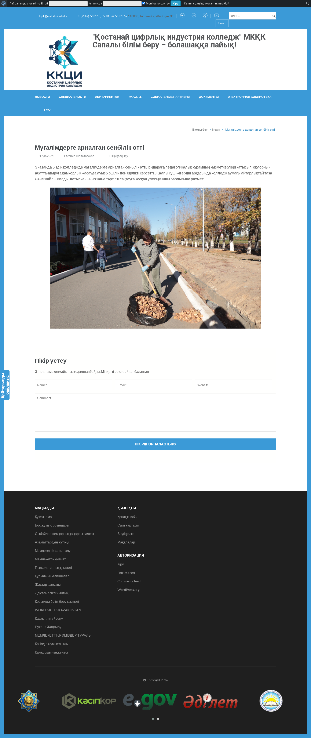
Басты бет (200, 129)
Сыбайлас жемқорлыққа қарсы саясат (64, 534)
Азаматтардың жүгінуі (52, 542)
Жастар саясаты (48, 584)
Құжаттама (43, 517)
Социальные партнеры (170, 96)
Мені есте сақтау (157, 3)
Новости (42, 96)
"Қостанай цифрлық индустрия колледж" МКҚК (179, 37)
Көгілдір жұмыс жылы (52, 644)
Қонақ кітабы (127, 517)
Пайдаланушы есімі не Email (29, 3)
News (216, 129)
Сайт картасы (128, 525)
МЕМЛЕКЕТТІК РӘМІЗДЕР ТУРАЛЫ (63, 635)
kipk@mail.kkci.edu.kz (53, 16)
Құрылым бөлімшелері (52, 576)
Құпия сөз (95, 3)
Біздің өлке (126, 534)
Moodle (135, 96)
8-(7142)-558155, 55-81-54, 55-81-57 (103, 16)
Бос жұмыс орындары (52, 525)
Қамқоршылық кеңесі (51, 652)
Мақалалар (126, 542)
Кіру (120, 564)
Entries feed (126, 573)
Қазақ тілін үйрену (49, 618)
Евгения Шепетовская (79, 156)
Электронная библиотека (249, 96)
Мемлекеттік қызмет (50, 559)
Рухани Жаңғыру (48, 627)
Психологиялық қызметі (53, 567)
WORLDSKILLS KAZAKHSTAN (58, 610)
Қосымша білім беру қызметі (57, 601)
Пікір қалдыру (118, 156)
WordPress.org (128, 589)
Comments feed (128, 581)
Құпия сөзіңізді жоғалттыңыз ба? (206, 3)
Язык (220, 23)
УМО (47, 109)
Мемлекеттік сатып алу (52, 551)
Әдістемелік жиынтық (51, 593)
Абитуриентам (107, 96)
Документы (209, 96)
